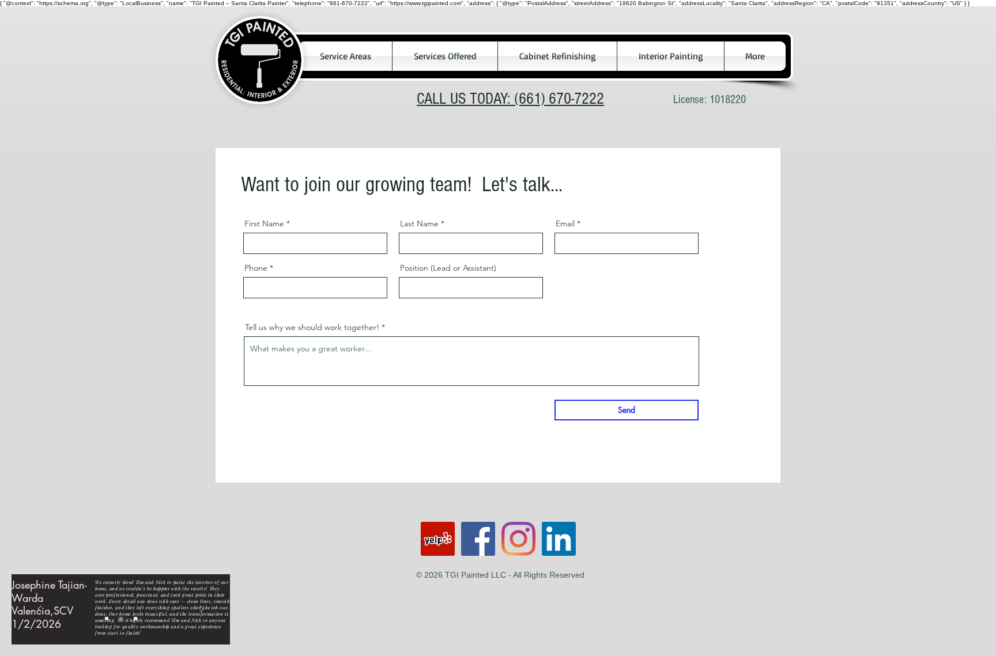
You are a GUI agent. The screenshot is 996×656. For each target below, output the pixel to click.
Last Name (419, 223)
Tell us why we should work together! (312, 327)
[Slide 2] (121, 618)
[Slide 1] (106, 618)
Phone (255, 268)
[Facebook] (478, 539)
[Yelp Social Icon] (438, 539)
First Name (264, 223)
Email (565, 223)
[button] (345, 56)
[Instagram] (518, 539)
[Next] (201, 609)
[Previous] (39, 609)
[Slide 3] (135, 618)
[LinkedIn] (559, 539)
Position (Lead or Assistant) (448, 268)
